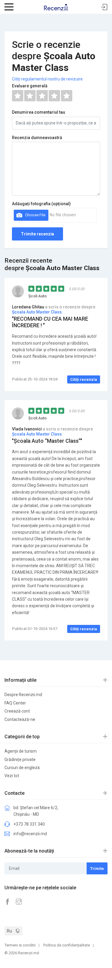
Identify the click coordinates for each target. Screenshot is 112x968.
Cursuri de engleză (22, 767)
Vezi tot (11, 775)
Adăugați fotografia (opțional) (41, 203)
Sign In (104, 7)
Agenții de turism (20, 751)
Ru (9, 931)
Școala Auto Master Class (37, 312)
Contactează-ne (19, 719)
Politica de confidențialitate (66, 945)
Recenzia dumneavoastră (37, 137)
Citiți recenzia (83, 379)
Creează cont (17, 711)
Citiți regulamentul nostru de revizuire (47, 79)
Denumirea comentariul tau (38, 112)
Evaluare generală (29, 85)
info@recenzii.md (30, 833)
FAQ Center (15, 703)
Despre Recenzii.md (23, 694)
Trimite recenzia (37, 234)
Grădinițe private (20, 759)
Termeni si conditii (20, 945)
